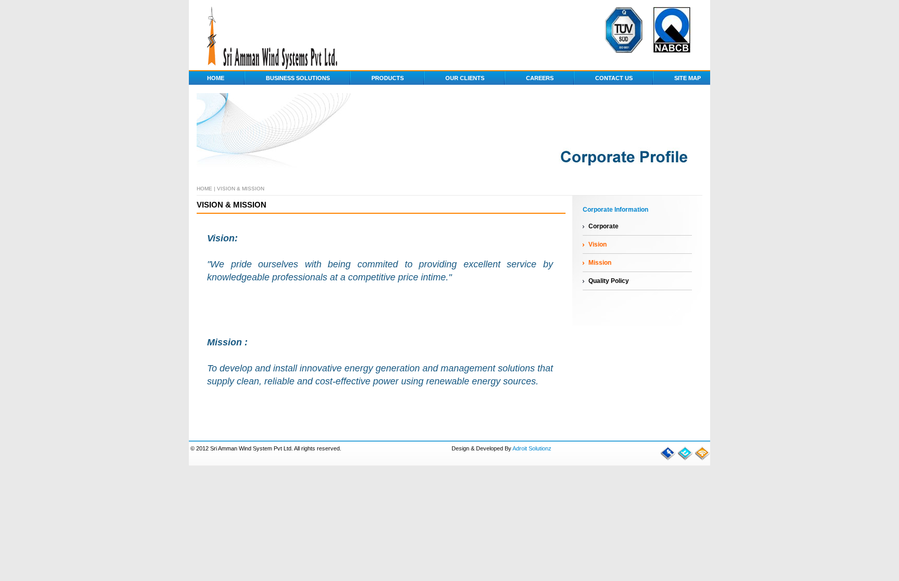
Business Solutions (298, 78)
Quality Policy (608, 281)
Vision (597, 244)
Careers (540, 78)
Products (387, 78)
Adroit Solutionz (531, 448)
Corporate (603, 226)
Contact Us (614, 78)
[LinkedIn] (702, 459)
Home (211, 78)
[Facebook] (668, 459)
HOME (204, 188)
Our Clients (464, 78)
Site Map (687, 78)
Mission (599, 262)
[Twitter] (685, 459)
